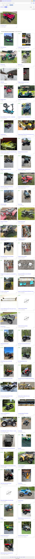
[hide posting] (16, 27)
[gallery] (6, 7)
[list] (1, 7)
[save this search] (34, 3)
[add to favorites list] (1, 27)
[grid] (4, 7)
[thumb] (3, 7)
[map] (7, 7)
